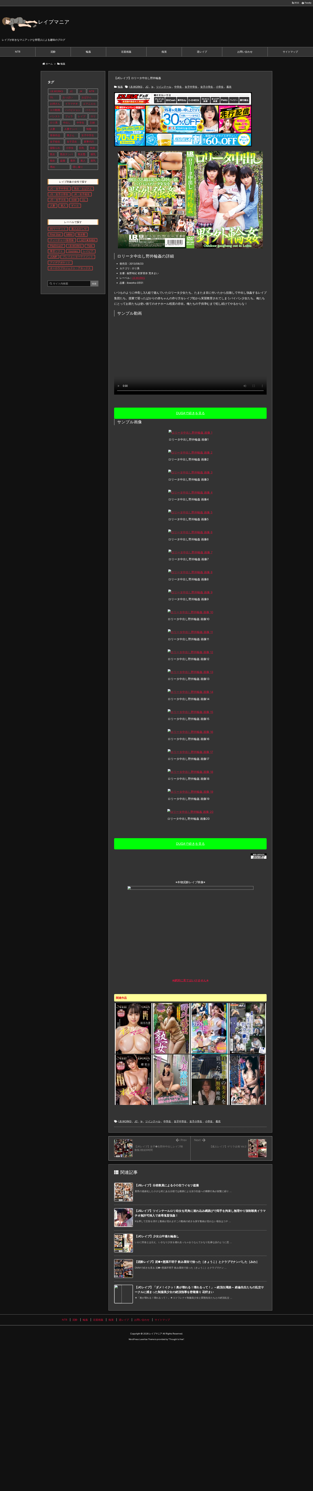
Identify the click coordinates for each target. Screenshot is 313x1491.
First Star (55, 234)
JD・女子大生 (58, 199)
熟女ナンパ (66, 154)
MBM (69, 234)
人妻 (52, 128)
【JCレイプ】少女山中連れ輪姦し (157, 1236)
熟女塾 (81, 154)
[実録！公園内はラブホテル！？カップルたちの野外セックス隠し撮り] (247, 1028)
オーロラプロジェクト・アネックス (70, 268)
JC (147, 86)
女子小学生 (206, 86)
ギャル (75, 205)
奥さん (70, 135)
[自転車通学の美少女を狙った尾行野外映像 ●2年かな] (209, 1079)
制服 (88, 128)
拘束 (92, 147)
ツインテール (163, 86)
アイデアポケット (60, 262)
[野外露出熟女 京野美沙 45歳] (171, 1028)
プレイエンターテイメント (78, 256)
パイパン (90, 109)
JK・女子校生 (82, 194)
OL (51, 97)
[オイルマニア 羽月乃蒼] (133, 1028)
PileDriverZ (56, 245)
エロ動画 (55, 109)
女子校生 (55, 141)
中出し (67, 122)
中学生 (178, 86)
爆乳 (93, 154)
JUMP (53, 256)
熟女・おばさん (83, 188)
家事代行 (89, 141)
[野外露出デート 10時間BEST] (209, 1028)
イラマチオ (71, 103)
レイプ (81, 116)
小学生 (220, 86)
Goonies (73, 251)
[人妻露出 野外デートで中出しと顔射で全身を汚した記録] (171, 1079)
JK (80, 91)
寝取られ (55, 147)
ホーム (49, 63)
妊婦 (74, 199)
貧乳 (93, 160)
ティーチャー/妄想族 (62, 240)
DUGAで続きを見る (190, 413)
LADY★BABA (87, 240)
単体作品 (55, 135)
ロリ (93, 116)
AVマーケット (58, 228)
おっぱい (67, 97)
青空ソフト (56, 251)
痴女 (52, 160)
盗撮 (62, 160)
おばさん (87, 97)
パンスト (55, 116)
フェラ (69, 116)
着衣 (228, 86)
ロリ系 (54, 122)
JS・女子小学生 (59, 194)
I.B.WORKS (135, 86)
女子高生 (72, 141)
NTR (91, 91)
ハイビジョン (72, 109)
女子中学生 (191, 86)
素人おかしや (79, 228)
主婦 (92, 122)
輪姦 (62, 63)
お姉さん (55, 103)
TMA (89, 245)
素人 (82, 160)
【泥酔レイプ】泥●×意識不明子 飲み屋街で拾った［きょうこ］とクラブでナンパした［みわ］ (197, 1262)
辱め (52, 166)
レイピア (88, 251)
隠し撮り (78, 166)
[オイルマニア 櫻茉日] (133, 1079)
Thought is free (176, 1339)
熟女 (52, 154)
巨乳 (81, 147)
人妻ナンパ (70, 128)
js (152, 86)
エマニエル (89, 103)
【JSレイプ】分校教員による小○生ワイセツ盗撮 (167, 1185)
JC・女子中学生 (59, 188)
